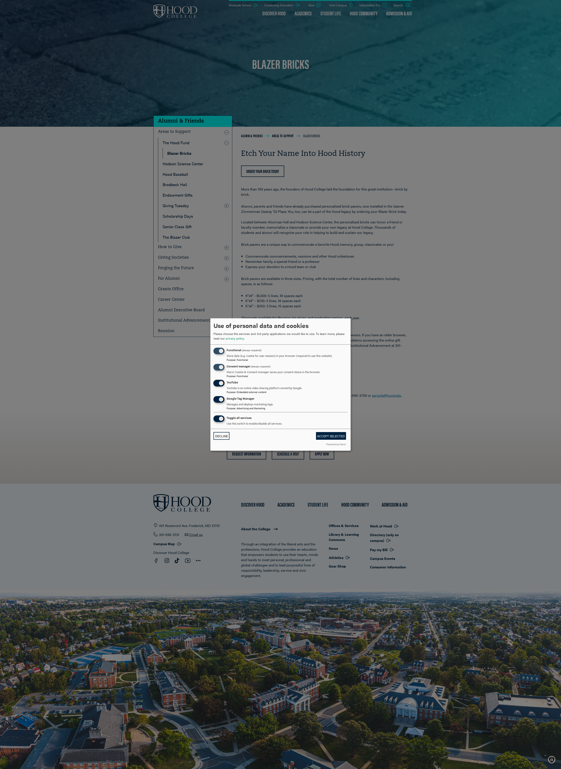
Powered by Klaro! (336, 444)
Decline (221, 436)
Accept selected (331, 436)
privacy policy (235, 338)
